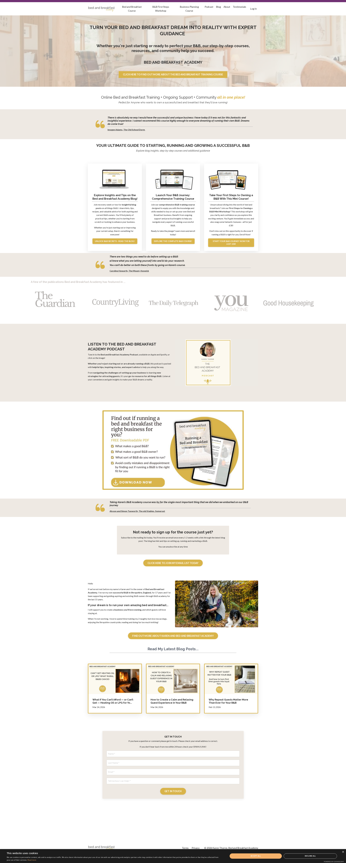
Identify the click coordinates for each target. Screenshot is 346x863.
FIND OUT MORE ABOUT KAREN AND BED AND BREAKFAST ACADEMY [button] (173, 635)
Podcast (209, 6)
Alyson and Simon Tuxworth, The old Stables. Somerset (137, 511)
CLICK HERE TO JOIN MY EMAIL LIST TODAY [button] (173, 563)
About (227, 6)
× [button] (343, 852)
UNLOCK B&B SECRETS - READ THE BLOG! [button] (115, 241)
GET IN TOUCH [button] (173, 791)
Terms (185, 847)
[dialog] (173, 856)
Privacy (195, 847)
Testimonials (239, 6)
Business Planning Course (189, 8)
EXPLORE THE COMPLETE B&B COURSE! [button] (173, 241)
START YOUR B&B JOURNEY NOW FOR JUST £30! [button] (231, 242)
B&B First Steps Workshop (160, 8)
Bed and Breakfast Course (132, 8)
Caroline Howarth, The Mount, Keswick (129, 270)
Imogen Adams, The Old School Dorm (126, 129)
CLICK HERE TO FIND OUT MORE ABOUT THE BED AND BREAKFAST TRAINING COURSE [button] (173, 74)
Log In (253, 8)
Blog (218, 6)
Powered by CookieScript (334, 862)
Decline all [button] (310, 856)
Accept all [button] (256, 856)
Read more (32, 860)
